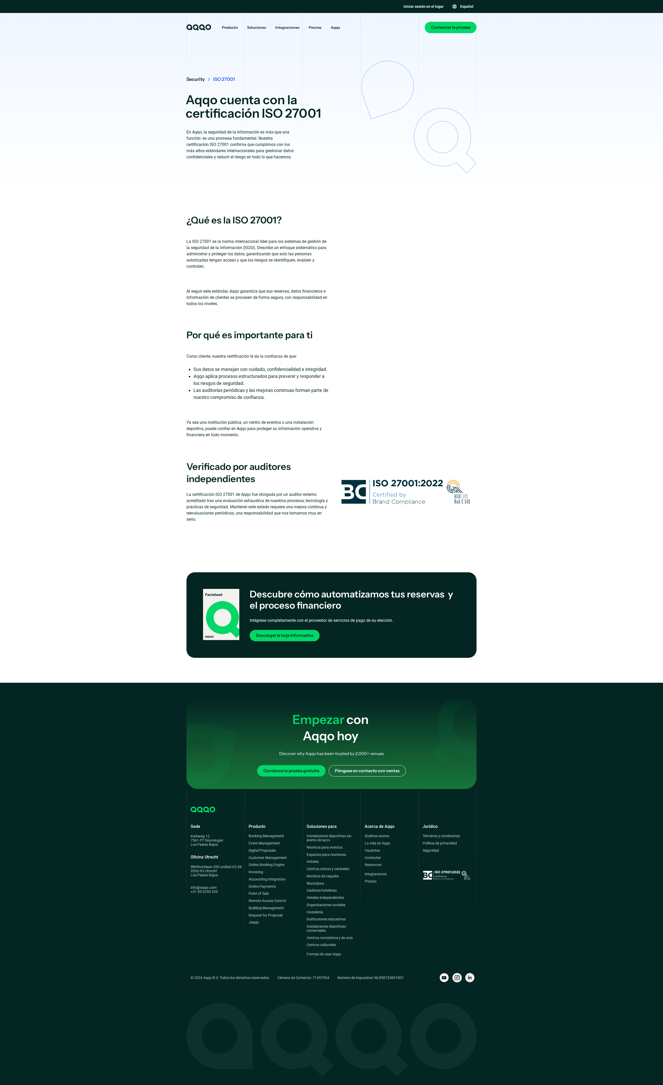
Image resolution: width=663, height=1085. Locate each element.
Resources (373, 865)
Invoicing (256, 872)
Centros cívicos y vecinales (328, 869)
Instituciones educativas (326, 919)
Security (195, 79)
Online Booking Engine (266, 865)
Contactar (373, 858)
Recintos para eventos (324, 847)
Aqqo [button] (335, 27)
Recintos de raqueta (323, 876)
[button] (463, 6)
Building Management (266, 908)
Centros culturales (321, 945)
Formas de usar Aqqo (324, 954)
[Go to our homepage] (198, 27)
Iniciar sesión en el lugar (423, 6)
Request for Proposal (266, 915)
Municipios (315, 883)
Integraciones (287, 27)
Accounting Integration (267, 879)
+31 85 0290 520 (204, 892)
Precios (315, 27)
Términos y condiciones (441, 836)
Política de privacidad (440, 843)
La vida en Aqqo (377, 843)
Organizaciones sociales (326, 905)
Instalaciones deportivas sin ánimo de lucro (329, 838)
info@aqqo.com (204, 887)
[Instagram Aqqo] (457, 977)
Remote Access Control (267, 901)
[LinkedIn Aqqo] (469, 977)
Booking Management (266, 836)
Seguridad (431, 850)
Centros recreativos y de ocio (330, 938)
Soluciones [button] (256, 27)
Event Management (264, 843)
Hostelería (315, 912)
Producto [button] (230, 27)
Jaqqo (254, 922)
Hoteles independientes (325, 898)
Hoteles (313, 862)
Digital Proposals (262, 850)
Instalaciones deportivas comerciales (326, 929)
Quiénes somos (377, 836)
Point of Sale (259, 894)
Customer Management (268, 858)
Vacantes (372, 850)
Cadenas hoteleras (322, 890)
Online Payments (262, 887)
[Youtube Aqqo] (444, 977)
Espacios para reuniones (326, 855)
